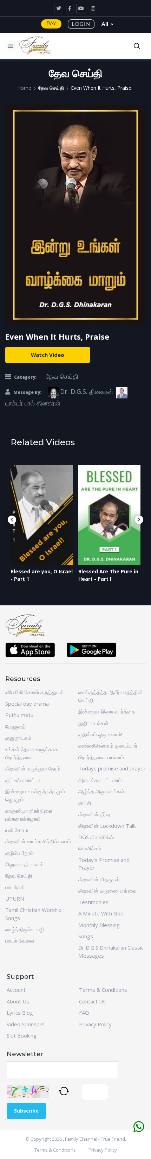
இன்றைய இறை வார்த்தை (106, 711)
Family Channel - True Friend (95, 1139)
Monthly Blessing (99, 924)
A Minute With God (101, 913)
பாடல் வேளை (19, 940)
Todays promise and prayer (112, 768)
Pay (51, 23)
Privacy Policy (95, 1024)
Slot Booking (22, 1035)
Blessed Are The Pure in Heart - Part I (108, 575)
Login (81, 24)
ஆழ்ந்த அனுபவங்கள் (101, 791)
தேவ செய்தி (51, 87)
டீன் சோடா (17, 829)
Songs (85, 936)
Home (24, 87)
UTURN (14, 898)
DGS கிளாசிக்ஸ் (96, 836)
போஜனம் (15, 726)
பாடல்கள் (15, 886)
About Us (18, 1001)
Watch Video (47, 354)
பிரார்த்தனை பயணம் (101, 757)
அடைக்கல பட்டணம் (100, 779)
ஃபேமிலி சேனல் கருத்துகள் (34, 691)
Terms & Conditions (103, 989)
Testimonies (93, 902)
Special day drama (27, 703)
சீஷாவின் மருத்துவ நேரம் (32, 768)
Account (16, 989)
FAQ (84, 1012)
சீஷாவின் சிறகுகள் (99, 879)
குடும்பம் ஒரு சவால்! (100, 734)
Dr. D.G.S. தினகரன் (86, 391)
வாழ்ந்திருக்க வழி (25, 929)
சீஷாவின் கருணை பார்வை (107, 890)
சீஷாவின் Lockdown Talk (107, 825)
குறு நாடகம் (18, 737)
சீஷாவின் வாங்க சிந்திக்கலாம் (38, 841)
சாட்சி (84, 802)
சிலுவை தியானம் (24, 864)
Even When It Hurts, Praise (101, 87)
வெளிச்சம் (89, 848)
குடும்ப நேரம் (19, 852)
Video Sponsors (26, 1024)
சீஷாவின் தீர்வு (94, 814)
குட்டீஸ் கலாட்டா (22, 779)
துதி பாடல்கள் (93, 722)
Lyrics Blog (20, 1012)
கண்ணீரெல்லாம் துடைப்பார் (108, 745)
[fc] (36, 46)
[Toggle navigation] (10, 45)
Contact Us (92, 1001)
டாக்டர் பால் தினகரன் (32, 403)
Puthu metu (19, 714)
